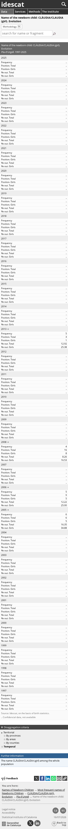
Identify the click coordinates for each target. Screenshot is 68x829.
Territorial (8, 732)
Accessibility (8, 812)
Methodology (10, 26)
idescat (12, 4)
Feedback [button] (12, 778)
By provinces (13, 735)
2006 (3, 487)
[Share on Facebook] (42, 778)
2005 (3, 509)
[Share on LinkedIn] (47, 778)
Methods (34, 11)
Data (4, 11)
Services (20, 11)
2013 (3, 329)
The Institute (50, 11)
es (63, 810)
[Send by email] (59, 778)
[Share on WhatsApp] (53, 778)
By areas (11, 739)
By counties (12, 742)
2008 (3, 442)
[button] (64, 778)
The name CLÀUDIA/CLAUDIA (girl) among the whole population (30, 762)
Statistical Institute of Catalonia (19, 817)
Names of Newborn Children (18, 790)
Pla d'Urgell (22, 796)
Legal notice (8, 809)
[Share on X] (36, 778)
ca (55, 810)
